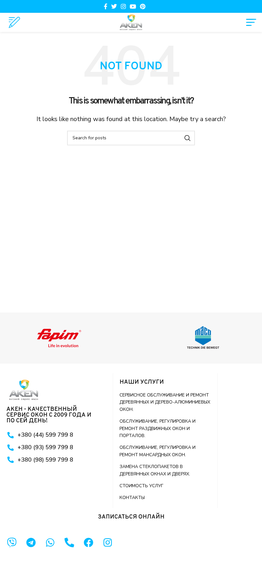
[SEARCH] (187, 138)
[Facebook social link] (105, 6)
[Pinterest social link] (142, 6)
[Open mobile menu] (251, 22)
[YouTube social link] (133, 6)
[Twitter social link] (114, 6)
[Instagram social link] (123, 6)
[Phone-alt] (69, 542)
